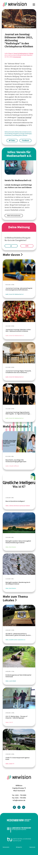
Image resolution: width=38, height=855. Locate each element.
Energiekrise (16, 133)
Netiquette (19, 847)
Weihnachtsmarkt (9, 132)
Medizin (25, 135)
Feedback (25, 140)
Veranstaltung (8, 133)
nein (26, 246)
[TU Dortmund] (19, 839)
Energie (23, 133)
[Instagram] (19, 807)
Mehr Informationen (13, 216)
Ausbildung (22, 125)
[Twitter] (23, 807)
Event (29, 132)
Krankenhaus (8, 135)
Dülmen (31, 53)
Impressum (32, 847)
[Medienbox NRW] (19, 820)
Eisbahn (25, 132)
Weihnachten (18, 132)
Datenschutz (6, 847)
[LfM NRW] (19, 829)
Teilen (13, 140)
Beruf (21, 135)
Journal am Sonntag (24, 117)
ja (11, 246)
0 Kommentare (17, 57)
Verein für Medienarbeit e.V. (21, 53)
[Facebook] (14, 807)
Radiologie (28, 133)
